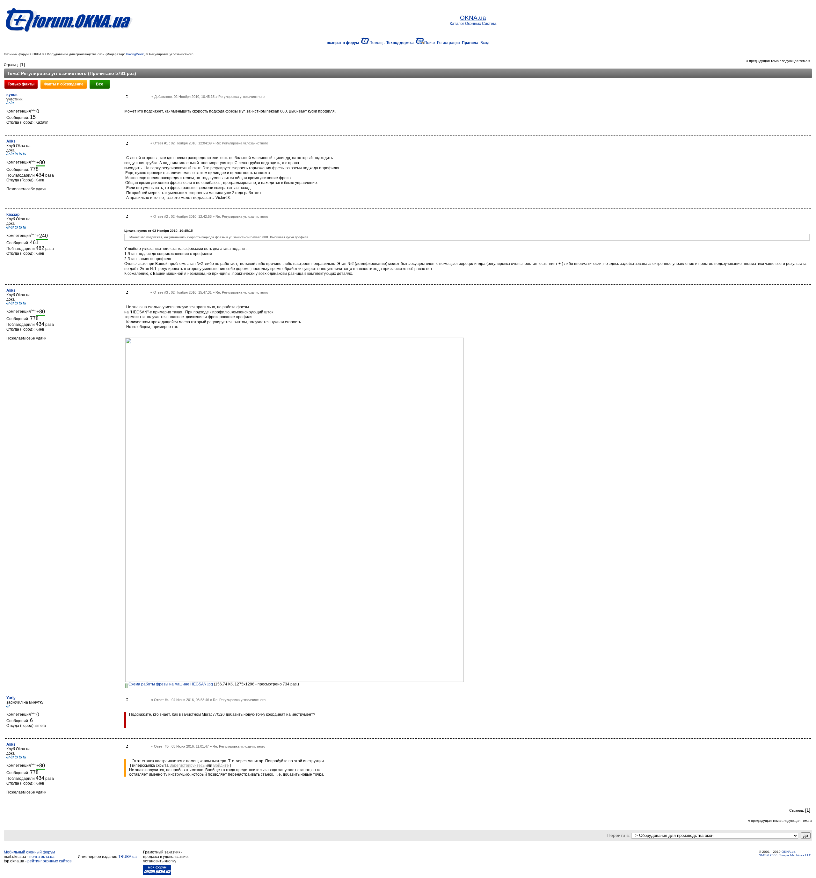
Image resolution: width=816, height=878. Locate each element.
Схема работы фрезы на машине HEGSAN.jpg (170, 684)
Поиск (429, 42)
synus (12, 94)
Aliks (11, 141)
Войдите (221, 765)
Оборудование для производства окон (75, 54)
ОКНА (37, 54)
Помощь (376, 42)
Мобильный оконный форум (29, 852)
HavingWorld (135, 54)
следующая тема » (795, 61)
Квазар (12, 214)
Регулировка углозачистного (171, 54)
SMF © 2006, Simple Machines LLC (785, 855)
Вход (484, 42)
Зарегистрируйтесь (187, 765)
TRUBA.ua (127, 856)
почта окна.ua (42, 856)
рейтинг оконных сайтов (49, 861)
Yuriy (11, 698)
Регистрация (448, 42)
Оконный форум (16, 54)
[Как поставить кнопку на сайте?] (157, 873)
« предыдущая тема (762, 61)
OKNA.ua (789, 851)
